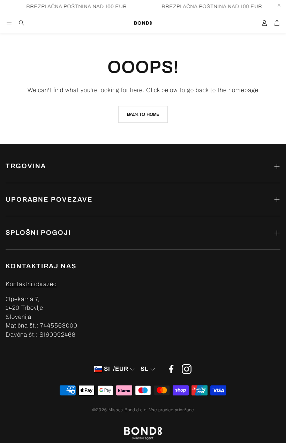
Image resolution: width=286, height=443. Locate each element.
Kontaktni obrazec (31, 284)
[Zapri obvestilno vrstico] (279, 5)
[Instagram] (186, 369)
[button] (9, 23)
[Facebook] (171, 369)
